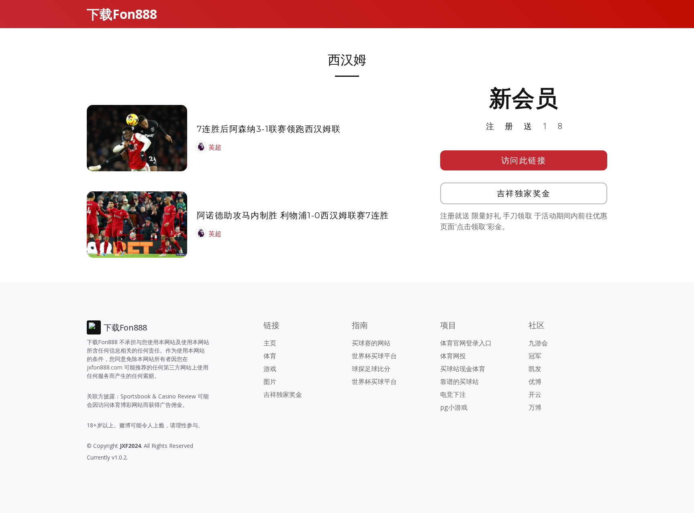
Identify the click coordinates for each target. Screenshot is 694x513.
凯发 (535, 368)
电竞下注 (453, 394)
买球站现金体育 (462, 368)
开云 (535, 394)
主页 (269, 343)
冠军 (535, 355)
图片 (269, 381)
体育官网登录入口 (466, 343)
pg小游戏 (453, 407)
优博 (535, 381)
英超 (214, 147)
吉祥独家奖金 (524, 193)
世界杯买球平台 (374, 355)
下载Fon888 (122, 14)
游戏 (269, 368)
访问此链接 (524, 160)
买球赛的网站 (371, 343)
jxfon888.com (104, 367)
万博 (535, 407)
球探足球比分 (371, 368)
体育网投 (453, 355)
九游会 (538, 343)
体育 (269, 355)
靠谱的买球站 (459, 381)
